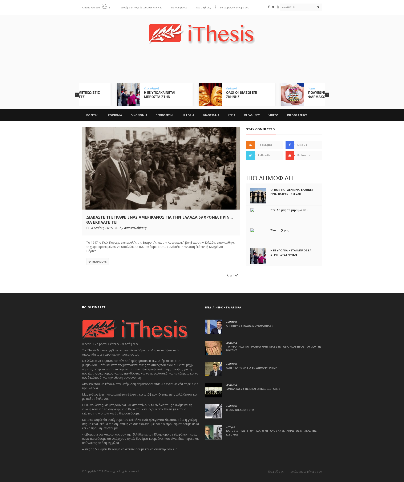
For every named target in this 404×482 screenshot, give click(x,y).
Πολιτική (196, 88)
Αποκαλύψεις (135, 228)
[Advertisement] (202, 66)
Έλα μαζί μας (203, 7)
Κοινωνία (231, 343)
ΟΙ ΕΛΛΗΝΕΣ (252, 115)
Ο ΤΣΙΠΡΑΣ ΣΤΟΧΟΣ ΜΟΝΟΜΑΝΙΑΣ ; (249, 326)
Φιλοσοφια (211, 115)
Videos (273, 115)
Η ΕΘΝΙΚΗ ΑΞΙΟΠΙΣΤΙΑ (240, 410)
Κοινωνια (115, 115)
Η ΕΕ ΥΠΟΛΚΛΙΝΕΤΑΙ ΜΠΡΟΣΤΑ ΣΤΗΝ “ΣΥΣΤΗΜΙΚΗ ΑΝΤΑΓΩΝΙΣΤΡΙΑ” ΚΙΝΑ (290, 254)
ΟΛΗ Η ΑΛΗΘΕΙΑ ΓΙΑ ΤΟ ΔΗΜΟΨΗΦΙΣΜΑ (251, 368)
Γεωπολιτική (116, 88)
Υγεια (231, 115)
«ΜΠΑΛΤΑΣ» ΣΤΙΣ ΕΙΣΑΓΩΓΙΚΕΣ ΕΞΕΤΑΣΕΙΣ (253, 389)
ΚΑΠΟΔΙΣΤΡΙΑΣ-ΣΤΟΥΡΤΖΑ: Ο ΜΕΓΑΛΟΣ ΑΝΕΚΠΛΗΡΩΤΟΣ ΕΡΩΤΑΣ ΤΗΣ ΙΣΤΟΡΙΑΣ (271, 432)
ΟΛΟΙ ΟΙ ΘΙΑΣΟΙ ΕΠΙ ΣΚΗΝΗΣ (206, 94)
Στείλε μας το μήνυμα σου (234, 7)
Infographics (297, 115)
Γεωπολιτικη (165, 115)
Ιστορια (188, 115)
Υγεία (276, 88)
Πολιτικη (93, 115)
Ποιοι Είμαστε (179, 7)
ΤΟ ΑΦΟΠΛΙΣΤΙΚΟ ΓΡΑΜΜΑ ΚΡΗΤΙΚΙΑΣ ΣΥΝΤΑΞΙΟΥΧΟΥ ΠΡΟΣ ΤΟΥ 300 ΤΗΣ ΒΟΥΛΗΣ (274, 348)
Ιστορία (230, 427)
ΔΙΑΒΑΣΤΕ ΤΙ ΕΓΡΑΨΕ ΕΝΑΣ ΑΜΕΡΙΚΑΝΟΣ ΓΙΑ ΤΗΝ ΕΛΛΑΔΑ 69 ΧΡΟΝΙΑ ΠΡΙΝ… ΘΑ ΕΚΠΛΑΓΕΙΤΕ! (159, 220)
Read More (99, 261)
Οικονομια (138, 115)
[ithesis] (202, 30)
